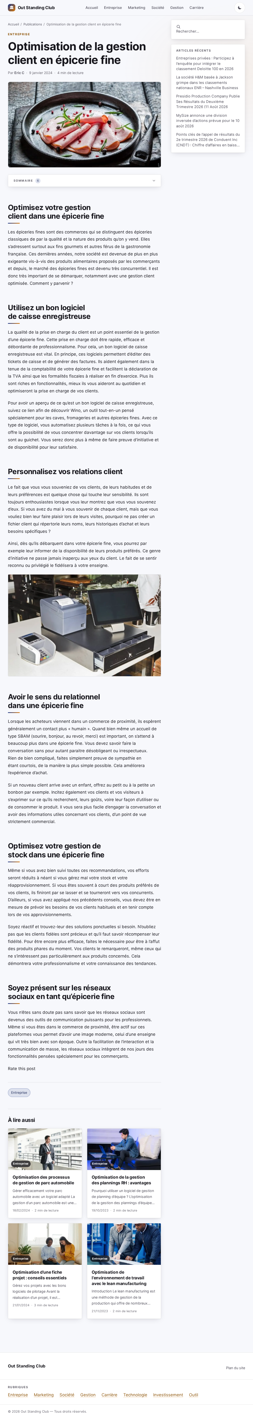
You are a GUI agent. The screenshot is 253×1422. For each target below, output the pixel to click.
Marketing (136, 7)
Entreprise (113, 7)
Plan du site (235, 1368)
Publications (32, 24)
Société (157, 7)
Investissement (168, 1394)
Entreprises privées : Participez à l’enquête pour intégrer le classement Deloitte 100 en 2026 (205, 63)
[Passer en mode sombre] (239, 7)
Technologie (135, 1394)
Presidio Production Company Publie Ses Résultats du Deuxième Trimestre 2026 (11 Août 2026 (208, 101)
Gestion (177, 7)
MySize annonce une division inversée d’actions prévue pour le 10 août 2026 (207, 120)
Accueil (91, 7)
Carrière (197, 7)
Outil (193, 1394)
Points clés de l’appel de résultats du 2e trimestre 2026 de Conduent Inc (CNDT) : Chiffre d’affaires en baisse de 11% (208, 140)
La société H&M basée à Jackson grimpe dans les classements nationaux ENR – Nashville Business (207, 82)
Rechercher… (187, 31)
